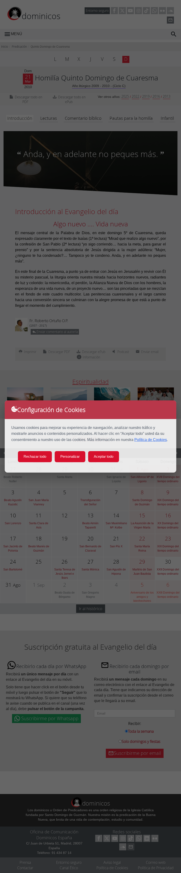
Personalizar (70, 456)
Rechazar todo (35, 456)
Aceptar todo (103, 456)
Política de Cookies (150, 440)
